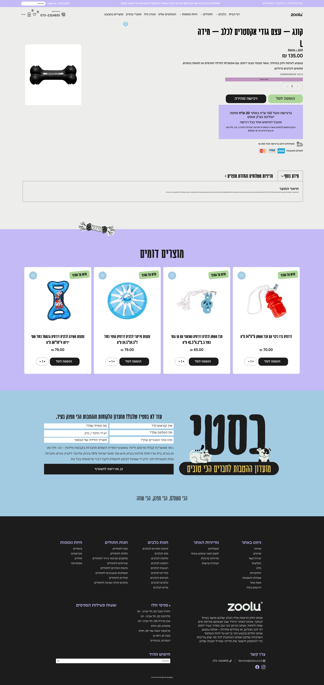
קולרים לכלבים (159, 573)
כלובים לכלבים (159, 583)
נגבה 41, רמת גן (161, 636)
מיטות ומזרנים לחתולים (114, 568)
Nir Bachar (170, 677)
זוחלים (78, 558)
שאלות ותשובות (251, 578)
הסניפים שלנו (295, 3)
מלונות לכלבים (159, 558)
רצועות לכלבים (159, 568)
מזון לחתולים (120, 549)
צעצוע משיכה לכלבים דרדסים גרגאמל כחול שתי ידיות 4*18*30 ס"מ (57, 339)
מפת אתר (255, 583)
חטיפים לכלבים (159, 578)
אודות (257, 549)
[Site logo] (282, 14)
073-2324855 (50, 15)
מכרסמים (76, 553)
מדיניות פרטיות (210, 558)
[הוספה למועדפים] (125, 23)
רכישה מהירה (246, 99)
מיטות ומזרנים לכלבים (155, 549)
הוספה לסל (285, 99)
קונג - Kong (295, 50)
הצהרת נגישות (210, 563)
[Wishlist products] (34, 14)
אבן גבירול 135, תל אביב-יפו (154, 621)
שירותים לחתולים (117, 563)
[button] (273, 362)
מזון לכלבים (161, 553)
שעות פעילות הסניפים (96, 605)
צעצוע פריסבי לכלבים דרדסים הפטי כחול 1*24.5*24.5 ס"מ (127, 339)
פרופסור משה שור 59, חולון (154, 631)
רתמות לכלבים (159, 563)
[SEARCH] (23, 3)
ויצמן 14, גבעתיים (160, 640)
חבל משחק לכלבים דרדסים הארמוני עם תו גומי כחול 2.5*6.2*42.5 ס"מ (196, 339)
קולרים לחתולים (118, 578)
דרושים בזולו (253, 587)
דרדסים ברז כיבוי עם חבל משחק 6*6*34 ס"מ (266, 336)
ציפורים (77, 549)
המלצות (280, 3)
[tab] (290, 176)
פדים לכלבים (160, 587)
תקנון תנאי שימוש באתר (205, 553)
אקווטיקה (76, 563)
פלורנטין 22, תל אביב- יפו (155, 616)
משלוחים (268, 3)
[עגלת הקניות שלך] (29, 14)
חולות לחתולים (119, 553)
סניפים (257, 553)
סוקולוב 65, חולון (160, 626)
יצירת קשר (255, 558)
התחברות (255, 573)
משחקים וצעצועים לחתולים (111, 573)
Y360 (162, 677)
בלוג (258, 568)
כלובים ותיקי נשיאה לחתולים (111, 583)
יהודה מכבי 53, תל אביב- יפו (153, 611)
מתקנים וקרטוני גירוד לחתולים (110, 558)
